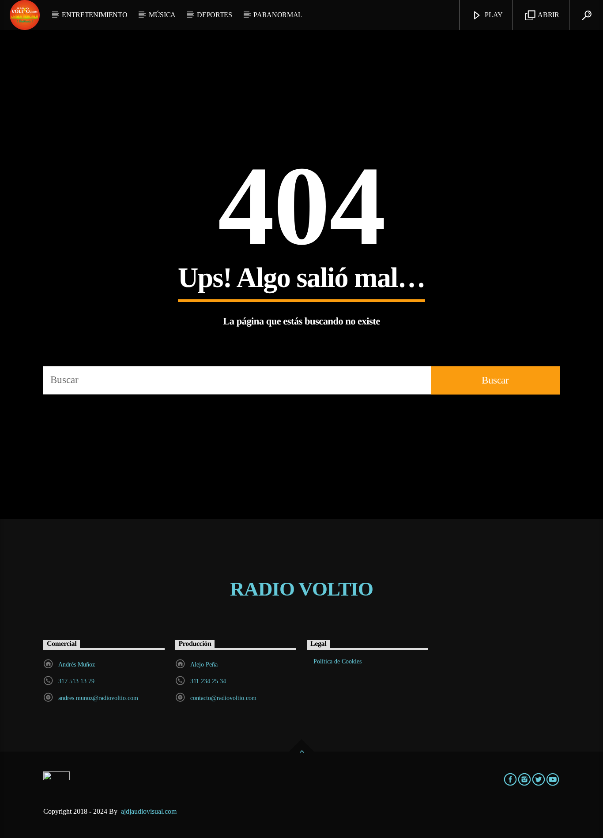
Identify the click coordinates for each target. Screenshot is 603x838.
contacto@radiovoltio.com (223, 698)
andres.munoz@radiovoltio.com (98, 698)
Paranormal (277, 15)
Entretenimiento (94, 15)
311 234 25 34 (208, 681)
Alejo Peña (204, 664)
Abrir (548, 15)
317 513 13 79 (76, 681)
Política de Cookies (337, 661)
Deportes (214, 15)
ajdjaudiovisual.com (149, 811)
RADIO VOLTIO (301, 589)
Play (493, 15)
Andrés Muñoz (76, 664)
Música (162, 15)
